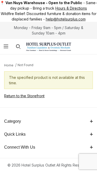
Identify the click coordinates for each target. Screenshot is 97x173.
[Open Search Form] (18, 46)
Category (12, 121)
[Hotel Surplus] (48, 46)
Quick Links (15, 134)
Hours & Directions (71, 8)
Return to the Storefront (24, 96)
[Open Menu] (6, 46)
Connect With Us (19, 147)
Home (8, 65)
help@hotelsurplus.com (66, 19)
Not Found (25, 65)
